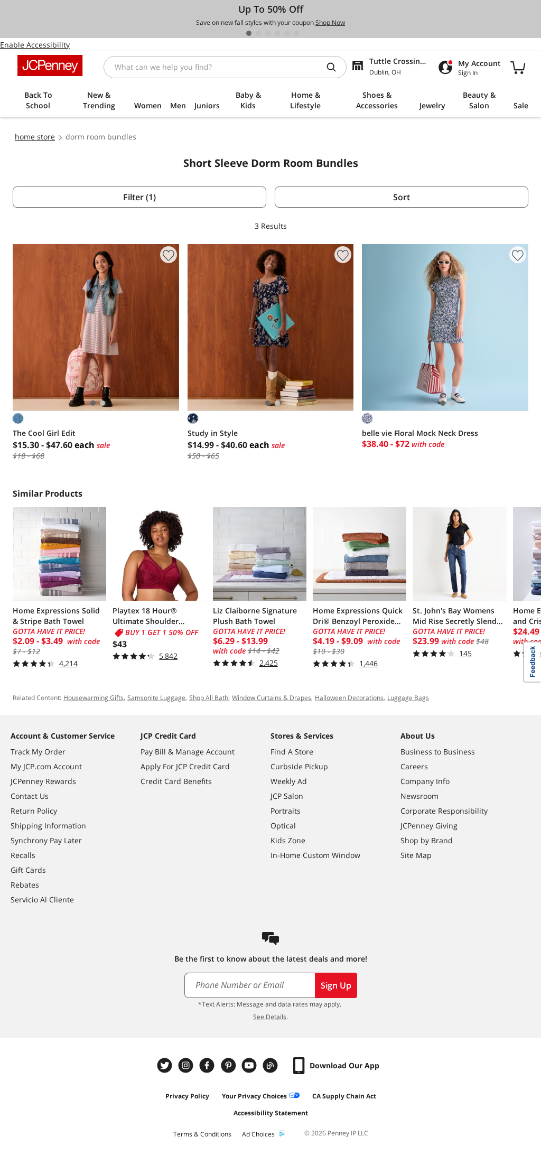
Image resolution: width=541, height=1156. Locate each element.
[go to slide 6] (296, 33)
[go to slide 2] (258, 33)
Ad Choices (258, 1134)
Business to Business (437, 752)
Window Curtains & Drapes (271, 697)
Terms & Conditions (202, 1134)
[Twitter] (165, 1065)
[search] (335, 67)
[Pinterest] (229, 1065)
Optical (283, 826)
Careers (414, 766)
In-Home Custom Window (315, 855)
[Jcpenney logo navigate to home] (50, 65)
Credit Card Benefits (176, 781)
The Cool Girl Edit (44, 433)
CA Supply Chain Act (344, 1096)
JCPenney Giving (429, 826)
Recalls (23, 855)
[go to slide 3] (267, 33)
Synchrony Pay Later (46, 840)
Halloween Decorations (349, 697)
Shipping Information (48, 826)
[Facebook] (208, 1065)
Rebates (25, 885)
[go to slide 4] (277, 33)
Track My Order (38, 752)
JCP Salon (286, 796)
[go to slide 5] (287, 33)
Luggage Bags (408, 697)
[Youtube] (250, 1065)
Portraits (285, 811)
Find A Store (291, 752)
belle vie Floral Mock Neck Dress (420, 433)
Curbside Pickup (299, 766)
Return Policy (34, 811)
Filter (139, 197)
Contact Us (30, 796)
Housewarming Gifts (93, 697)
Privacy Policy (187, 1096)
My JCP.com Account (46, 766)
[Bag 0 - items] (517, 67)
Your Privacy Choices (254, 1096)
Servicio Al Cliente (42, 899)
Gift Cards (28, 870)
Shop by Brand (426, 840)
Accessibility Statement (271, 1112)
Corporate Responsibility (444, 811)
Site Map (416, 855)
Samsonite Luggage (156, 697)
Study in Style (213, 433)
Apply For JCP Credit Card (185, 766)
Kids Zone (287, 840)
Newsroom (419, 796)
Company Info (425, 781)
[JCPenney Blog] (271, 1065)
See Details (269, 1016)
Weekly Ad (288, 781)
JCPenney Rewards (43, 781)
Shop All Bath (208, 697)
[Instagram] (187, 1065)
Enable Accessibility (35, 45)
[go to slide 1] (248, 33)
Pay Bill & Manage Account (188, 752)
